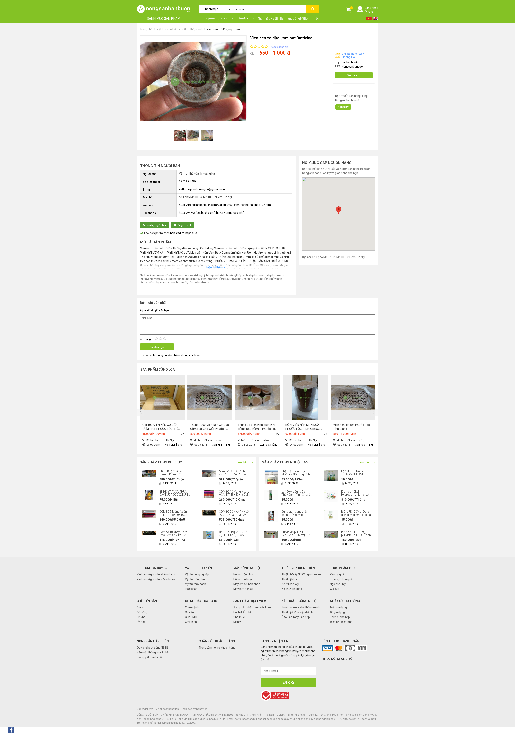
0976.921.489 (187, 181)
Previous (140, 412)
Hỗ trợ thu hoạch (243, 579)
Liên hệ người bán (156, 225)
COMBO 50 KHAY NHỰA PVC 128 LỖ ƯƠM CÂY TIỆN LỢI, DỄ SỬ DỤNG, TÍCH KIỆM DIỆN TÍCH (234, 516)
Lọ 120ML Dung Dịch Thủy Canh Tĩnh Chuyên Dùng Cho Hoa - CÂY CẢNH (296, 496)
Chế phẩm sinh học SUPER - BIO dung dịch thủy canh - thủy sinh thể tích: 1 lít (296, 476)
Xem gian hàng (173, 444)
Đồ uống (142, 612)
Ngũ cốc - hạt (338, 584)
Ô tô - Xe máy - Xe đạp (296, 617)
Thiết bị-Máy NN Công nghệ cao (301, 574)
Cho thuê (239, 617)
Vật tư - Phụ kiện (167, 29)
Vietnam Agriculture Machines (156, 579)
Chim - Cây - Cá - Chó (201, 601)
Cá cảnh (190, 612)
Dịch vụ (237, 621)
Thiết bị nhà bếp (340, 617)
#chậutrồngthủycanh (153, 282)
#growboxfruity (199, 282)
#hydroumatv (275, 275)
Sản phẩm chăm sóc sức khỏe (252, 607)
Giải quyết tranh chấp (150, 657)
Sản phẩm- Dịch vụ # (249, 601)
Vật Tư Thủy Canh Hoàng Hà (353, 55)
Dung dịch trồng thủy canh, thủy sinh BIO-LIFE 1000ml (296, 514)
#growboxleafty (178, 282)
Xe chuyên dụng (292, 588)
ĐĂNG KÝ (343, 107)
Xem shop (353, 75)
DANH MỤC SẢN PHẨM (163, 19)
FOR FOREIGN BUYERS (152, 568)
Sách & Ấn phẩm (243, 612)
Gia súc (334, 588)
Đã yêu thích (184, 225)
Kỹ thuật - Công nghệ (299, 601)
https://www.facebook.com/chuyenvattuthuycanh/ (211, 212)
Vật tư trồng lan (195, 579)
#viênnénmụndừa (182, 275)
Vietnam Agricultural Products (156, 574)
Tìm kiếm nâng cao (212, 18)
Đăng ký (369, 11)
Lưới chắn (191, 588)
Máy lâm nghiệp (243, 588)
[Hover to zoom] (193, 81)
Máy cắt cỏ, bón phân (246, 584)
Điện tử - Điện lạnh (341, 621)
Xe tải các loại (290, 584)
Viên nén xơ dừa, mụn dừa (223, 29)
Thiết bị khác (290, 579)
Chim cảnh (192, 607)
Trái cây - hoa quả (341, 579)
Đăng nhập (371, 7)
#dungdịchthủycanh (207, 275)
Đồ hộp (141, 621)
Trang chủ (146, 29)
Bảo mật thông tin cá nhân (153, 652)
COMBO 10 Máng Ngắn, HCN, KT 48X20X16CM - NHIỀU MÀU (234, 494)
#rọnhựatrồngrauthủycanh (224, 278)
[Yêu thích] (182, 434)
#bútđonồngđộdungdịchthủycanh (185, 278)
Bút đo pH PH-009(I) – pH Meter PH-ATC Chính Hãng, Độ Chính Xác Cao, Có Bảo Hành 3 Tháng (357, 536)
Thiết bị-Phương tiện (298, 568)
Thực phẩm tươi (342, 568)
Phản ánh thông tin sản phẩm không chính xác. (172, 355)
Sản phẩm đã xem (241, 18)
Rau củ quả (337, 574)
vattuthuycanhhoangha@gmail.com (202, 189)
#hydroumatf (257, 275)
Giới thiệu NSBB (268, 18)
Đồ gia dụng (337, 612)
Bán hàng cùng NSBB (294, 18)
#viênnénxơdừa (160, 275)
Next (374, 412)
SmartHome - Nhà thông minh (301, 607)
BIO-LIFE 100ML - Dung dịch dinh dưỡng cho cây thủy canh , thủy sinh (356, 514)
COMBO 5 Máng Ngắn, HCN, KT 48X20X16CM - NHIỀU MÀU (174, 514)
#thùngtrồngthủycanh (268, 278)
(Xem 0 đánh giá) (279, 46)
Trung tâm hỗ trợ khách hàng (217, 647)
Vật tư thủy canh (192, 29)
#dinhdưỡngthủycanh (234, 275)
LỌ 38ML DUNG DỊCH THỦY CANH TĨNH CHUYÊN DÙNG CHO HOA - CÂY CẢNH (354, 476)
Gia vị (140, 607)
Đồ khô (141, 617)
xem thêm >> (244, 462)
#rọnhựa (247, 278)
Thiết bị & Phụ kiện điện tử (298, 612)
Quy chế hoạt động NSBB (152, 647)
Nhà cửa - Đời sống (345, 601)
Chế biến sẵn (147, 601)
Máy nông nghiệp (247, 568)
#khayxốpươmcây (151, 278)
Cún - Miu (191, 617)
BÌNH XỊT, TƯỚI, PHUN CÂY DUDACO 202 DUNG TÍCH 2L (174, 494)
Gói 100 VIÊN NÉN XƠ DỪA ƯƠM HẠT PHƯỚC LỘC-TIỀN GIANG (161, 429)
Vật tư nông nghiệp (197, 574)
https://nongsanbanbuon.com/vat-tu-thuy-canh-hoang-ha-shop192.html (225, 204)
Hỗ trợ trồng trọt (243, 574)
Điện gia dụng (338, 607)
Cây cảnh (191, 621)
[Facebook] (11, 730)
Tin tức (314, 18)
